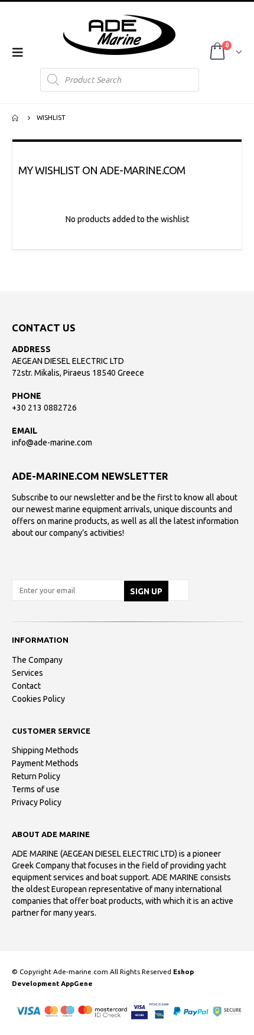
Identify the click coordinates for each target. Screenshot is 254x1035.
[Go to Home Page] (16, 117)
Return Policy (36, 776)
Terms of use (36, 789)
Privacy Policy (36, 802)
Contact (26, 686)
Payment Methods (45, 763)
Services (27, 673)
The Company (37, 660)
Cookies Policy (38, 699)
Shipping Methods (45, 750)
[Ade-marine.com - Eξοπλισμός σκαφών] (119, 35)
